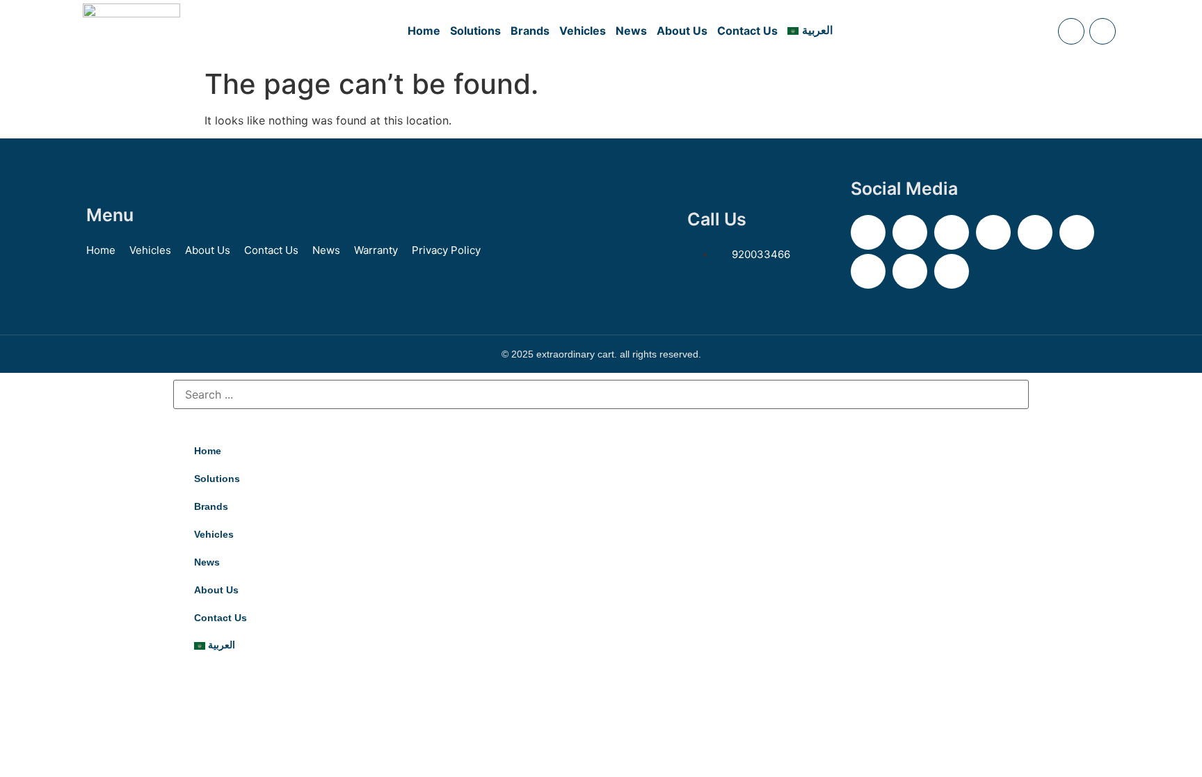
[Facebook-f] (909, 232)
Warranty (376, 250)
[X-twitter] (868, 232)
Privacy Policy (446, 250)
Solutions (475, 31)
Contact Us (747, 31)
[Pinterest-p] (1035, 232)
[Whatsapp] (951, 271)
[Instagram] (951, 232)
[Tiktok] (909, 271)
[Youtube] (1076, 232)
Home (424, 31)
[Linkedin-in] (868, 271)
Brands (530, 31)
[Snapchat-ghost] (993, 232)
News (631, 31)
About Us (682, 31)
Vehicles (582, 31)
